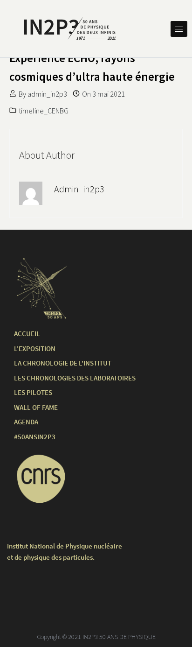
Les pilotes (33, 392)
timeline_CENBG (44, 110)
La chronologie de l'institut (62, 363)
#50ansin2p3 (34, 436)
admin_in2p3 (47, 93)
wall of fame (36, 407)
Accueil (27, 333)
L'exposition (34, 348)
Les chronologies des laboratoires (75, 377)
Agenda (26, 421)
